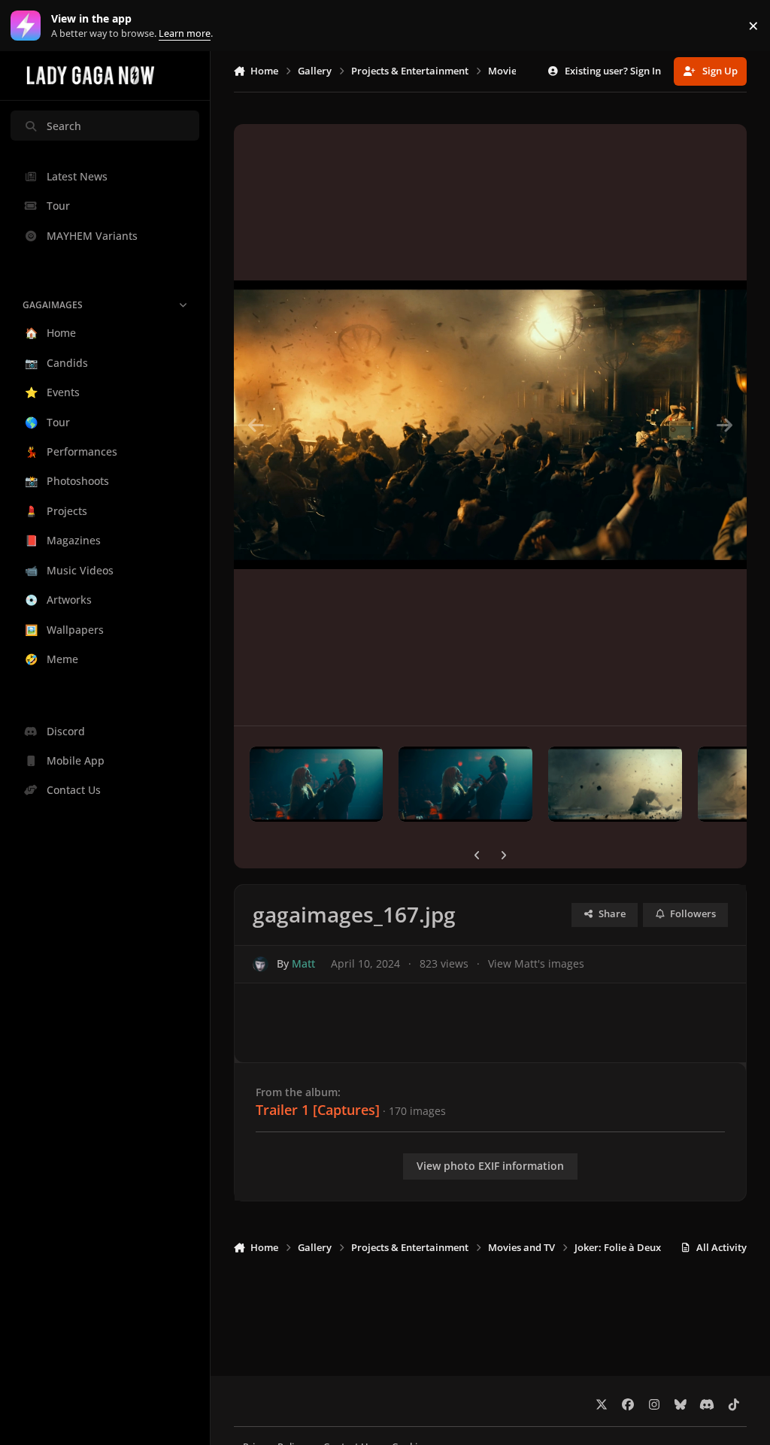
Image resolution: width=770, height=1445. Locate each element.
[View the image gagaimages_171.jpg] (316, 784)
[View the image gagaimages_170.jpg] (465, 784)
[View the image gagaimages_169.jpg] (615, 784)
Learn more (29, 26)
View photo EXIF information (490, 1166)
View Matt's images (536, 963)
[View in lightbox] (490, 425)
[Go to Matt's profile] (260, 964)
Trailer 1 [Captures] (318, 1110)
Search (64, 126)
